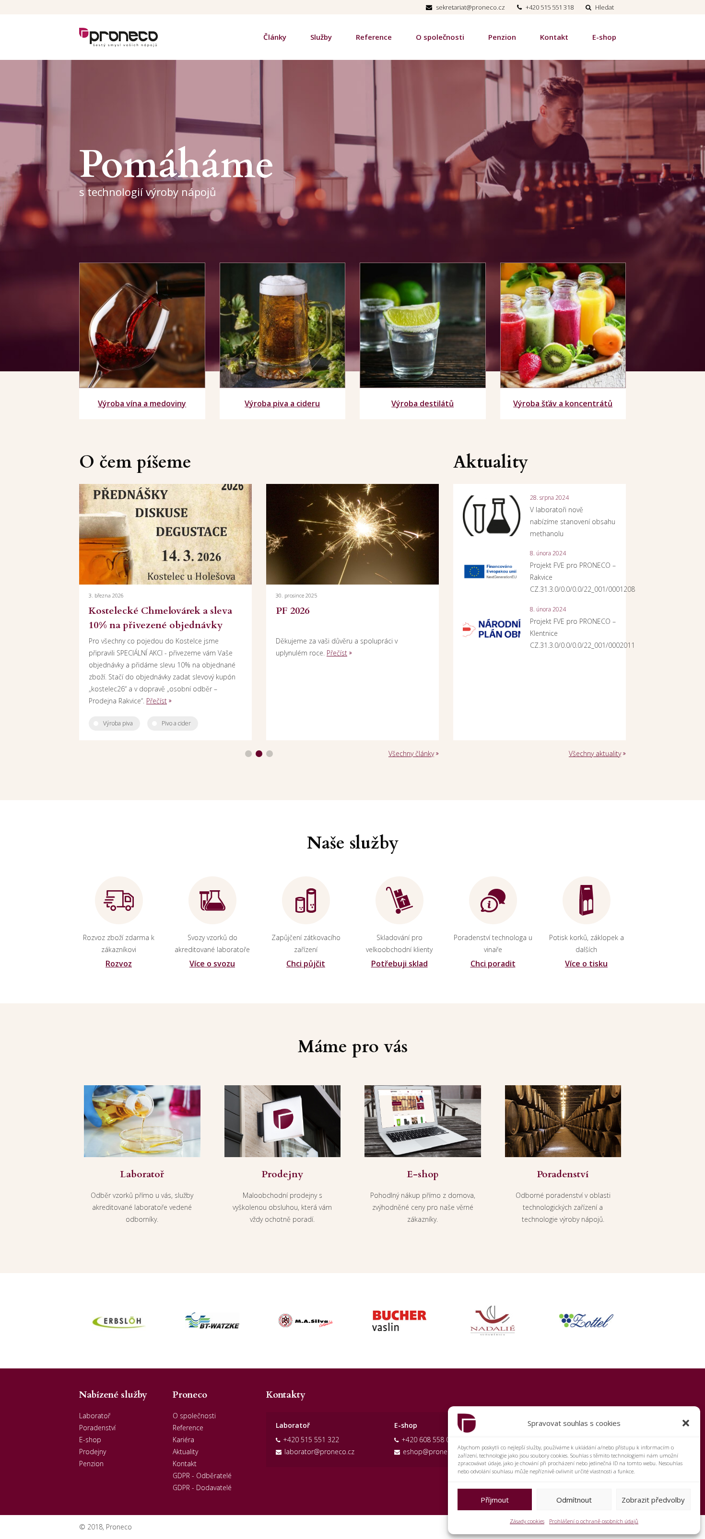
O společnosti (440, 37)
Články (274, 37)
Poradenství (97, 1427)
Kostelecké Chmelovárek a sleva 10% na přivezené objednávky (160, 618)
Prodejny (92, 1451)
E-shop (604, 37)
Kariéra (183, 1439)
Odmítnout (574, 1500)
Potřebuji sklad (399, 963)
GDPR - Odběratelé (202, 1475)
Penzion (502, 37)
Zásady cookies (527, 1521)
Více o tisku (586, 963)
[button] (686, 1423)
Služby (321, 37)
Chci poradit (493, 963)
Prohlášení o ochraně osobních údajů (593, 1521)
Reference (374, 37)
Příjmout (495, 1500)
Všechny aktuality (595, 753)
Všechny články (411, 753)
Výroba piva (118, 723)
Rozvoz (119, 963)
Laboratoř (94, 1415)
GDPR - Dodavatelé (202, 1487)
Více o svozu (212, 963)
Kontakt (554, 37)
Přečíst (156, 700)
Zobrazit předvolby (653, 1500)
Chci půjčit (305, 963)
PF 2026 (292, 610)
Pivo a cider (176, 723)
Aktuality (185, 1451)
